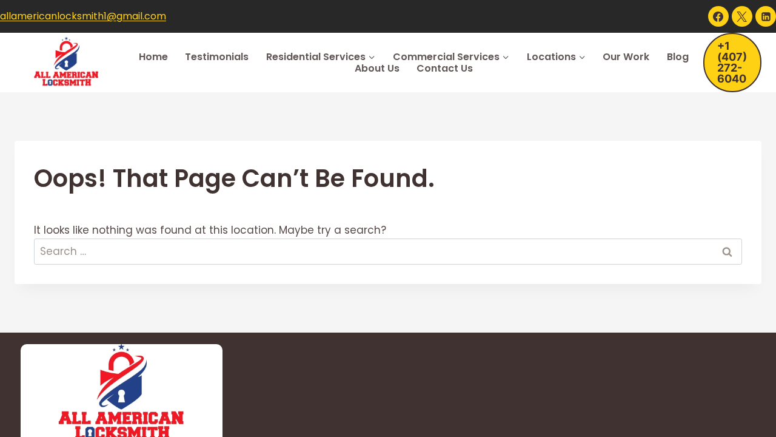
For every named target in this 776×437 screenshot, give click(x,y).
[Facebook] (718, 16)
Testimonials (217, 57)
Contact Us (444, 68)
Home (153, 57)
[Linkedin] (765, 16)
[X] (742, 16)
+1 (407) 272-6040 (732, 62)
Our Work (626, 57)
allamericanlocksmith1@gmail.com (83, 16)
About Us (377, 68)
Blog (678, 57)
